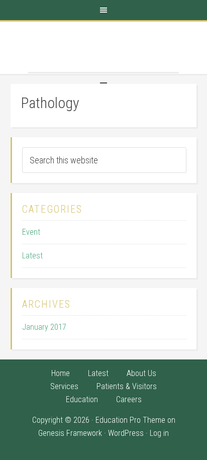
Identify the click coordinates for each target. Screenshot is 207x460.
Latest (32, 255)
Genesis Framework (70, 433)
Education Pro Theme (130, 420)
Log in (159, 433)
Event (31, 232)
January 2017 (44, 327)
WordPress (126, 433)
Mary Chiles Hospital (103, 47)
